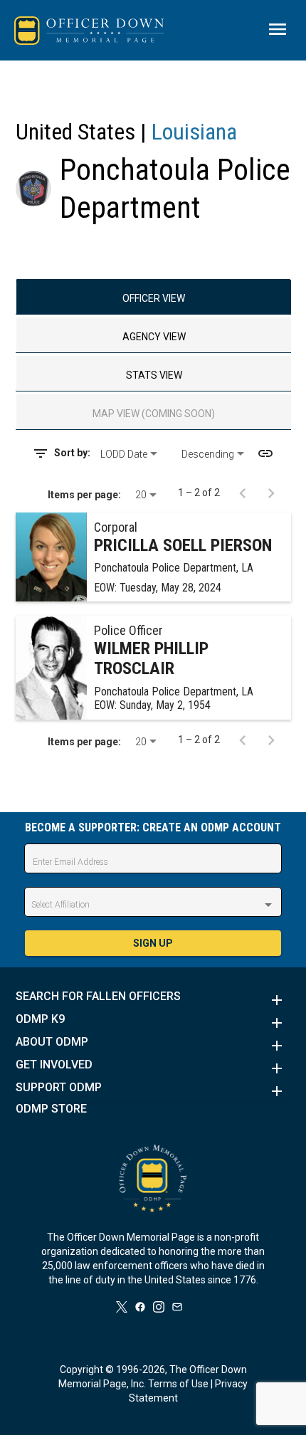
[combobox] (135, 454)
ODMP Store (51, 1109)
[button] (153, 1000)
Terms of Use (178, 1383)
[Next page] (271, 492)
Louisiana (194, 131)
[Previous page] (242, 492)
